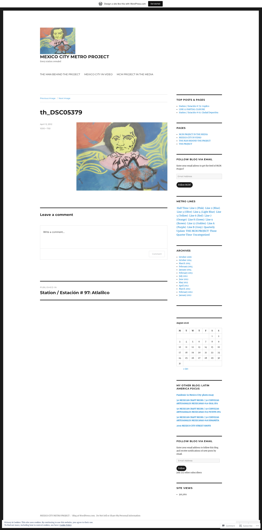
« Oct (185, 369)
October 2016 (185, 257)
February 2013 (185, 273)
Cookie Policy (66, 525)
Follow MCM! (184, 185)
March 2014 (184, 263)
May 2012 (183, 282)
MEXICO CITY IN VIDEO (98, 74)
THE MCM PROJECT (197, 231)
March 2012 (184, 289)
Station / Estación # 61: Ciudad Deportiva (198, 112)
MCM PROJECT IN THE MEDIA (135, 74)
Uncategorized (201, 234)
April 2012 (184, 285)
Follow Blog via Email (194, 159)
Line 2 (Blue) (212, 208)
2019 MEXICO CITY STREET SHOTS (193, 425)
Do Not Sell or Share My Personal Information (118, 515)
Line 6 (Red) (196, 215)
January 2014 (185, 269)
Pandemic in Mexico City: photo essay (195, 395)
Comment (157, 254)
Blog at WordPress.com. (83, 515)
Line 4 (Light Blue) (204, 211)
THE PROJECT (185, 144)
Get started (155, 4)
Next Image (64, 98)
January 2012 (185, 295)
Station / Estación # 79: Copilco (194, 106)
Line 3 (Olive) (184, 211)
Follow (181, 468)
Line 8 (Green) (196, 219)
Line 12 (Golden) (196, 223)
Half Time (182, 208)
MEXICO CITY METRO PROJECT (74, 56)
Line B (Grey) (195, 227)
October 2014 (185, 260)
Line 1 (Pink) (197, 208)
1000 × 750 (45, 128)
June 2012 (183, 279)
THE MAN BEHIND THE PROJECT (60, 74)
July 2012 (183, 276)
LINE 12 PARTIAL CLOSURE (192, 109)
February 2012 (186, 292)
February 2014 (186, 266)
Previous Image (47, 98)
